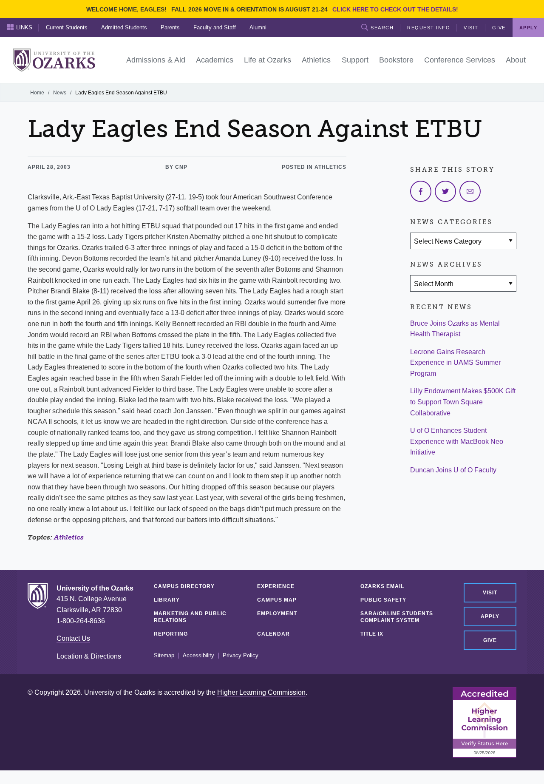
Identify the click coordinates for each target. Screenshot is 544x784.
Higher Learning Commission (261, 692)
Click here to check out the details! (395, 9)
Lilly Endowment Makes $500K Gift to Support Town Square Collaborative (463, 401)
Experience (276, 586)
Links (24, 27)
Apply (490, 616)
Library (167, 600)
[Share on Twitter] (445, 191)
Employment (277, 613)
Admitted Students (124, 27)
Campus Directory (184, 586)
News (59, 93)
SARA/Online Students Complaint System (396, 617)
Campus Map (277, 600)
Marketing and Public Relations (190, 617)
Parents (170, 27)
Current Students (67, 27)
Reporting (171, 634)
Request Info (428, 27)
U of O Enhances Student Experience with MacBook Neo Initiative (456, 441)
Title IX (371, 634)
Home (37, 93)
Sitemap (164, 656)
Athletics (69, 537)
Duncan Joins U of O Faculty (453, 470)
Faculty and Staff (214, 27)
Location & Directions (89, 656)
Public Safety (383, 600)
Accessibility (198, 656)
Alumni (257, 27)
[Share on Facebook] (420, 191)
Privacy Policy (240, 656)
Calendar (273, 634)
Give (499, 27)
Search (382, 27)
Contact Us (73, 638)
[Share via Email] (470, 191)
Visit (471, 27)
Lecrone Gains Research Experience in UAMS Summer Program (455, 362)
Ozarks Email (382, 586)
